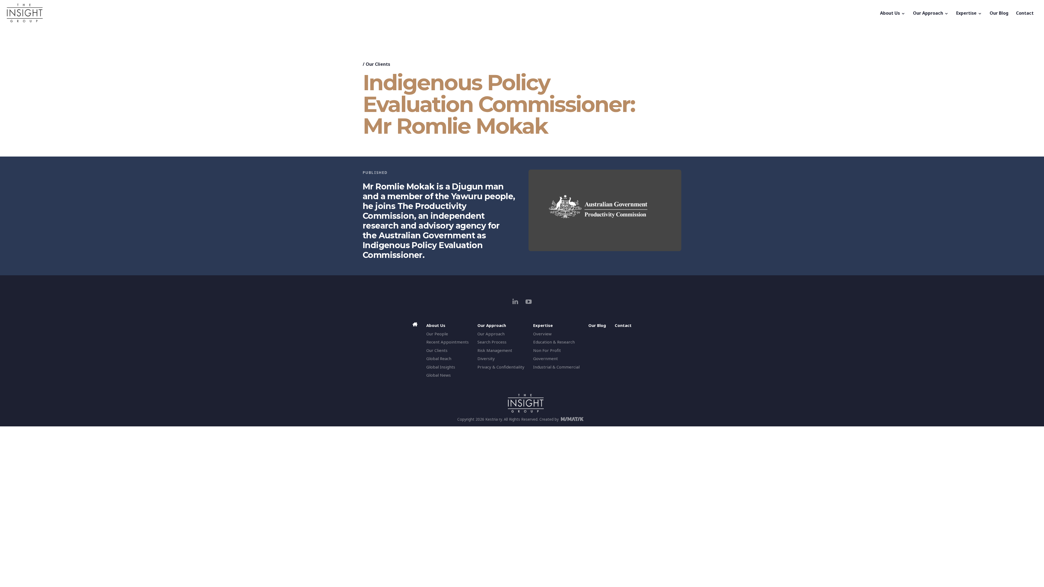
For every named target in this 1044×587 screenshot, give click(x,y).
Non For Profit (547, 350)
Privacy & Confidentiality (500, 367)
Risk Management (494, 350)
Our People (437, 333)
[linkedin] (515, 301)
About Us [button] (890, 13)
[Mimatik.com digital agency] (574, 419)
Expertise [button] (967, 13)
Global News (438, 375)
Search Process (492, 342)
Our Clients (378, 64)
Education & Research (554, 342)
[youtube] (528, 301)
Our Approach (491, 333)
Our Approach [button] (928, 13)
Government (545, 358)
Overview (542, 333)
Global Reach (438, 358)
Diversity (486, 358)
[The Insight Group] (441, 13)
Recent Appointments (447, 342)
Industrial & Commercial (556, 367)
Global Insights (440, 367)
